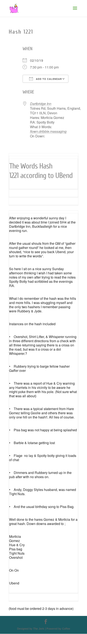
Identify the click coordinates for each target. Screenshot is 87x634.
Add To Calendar (48, 78)
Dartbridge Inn (40, 103)
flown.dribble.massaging (48, 131)
